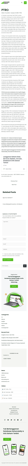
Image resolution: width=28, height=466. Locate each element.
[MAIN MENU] (25, 2)
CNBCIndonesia (4, 373)
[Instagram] (4, 420)
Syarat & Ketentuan (14, 414)
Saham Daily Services (14, 408)
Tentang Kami (14, 410)
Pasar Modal (4, 323)
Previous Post (14, 181)
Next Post (14, 184)
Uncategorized (4, 327)
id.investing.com (5, 379)
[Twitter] (11, 420)
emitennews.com (5, 381)
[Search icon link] (21, 3)
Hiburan (3, 319)
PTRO (20, 13)
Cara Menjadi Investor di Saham (12, 204)
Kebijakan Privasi (14, 412)
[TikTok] (21, 420)
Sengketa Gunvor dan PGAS (7, 335)
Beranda (14, 407)
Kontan (3, 375)
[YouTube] (8, 420)
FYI (2, 317)
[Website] (14, 249)
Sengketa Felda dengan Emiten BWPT (10, 337)
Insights (3, 321)
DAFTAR (14, 286)
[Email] (14, 420)
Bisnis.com (3, 377)
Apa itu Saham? (8, 198)
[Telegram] (17, 420)
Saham (3, 13)
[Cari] (25, 265)
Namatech (24, 462)
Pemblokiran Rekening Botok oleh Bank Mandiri (12, 340)
